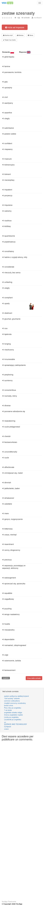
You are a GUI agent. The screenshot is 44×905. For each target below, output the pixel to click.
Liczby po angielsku (11, 717)
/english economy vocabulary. (15, 703)
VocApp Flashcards (9, 901)
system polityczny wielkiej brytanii (16, 696)
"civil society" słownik (12, 698)
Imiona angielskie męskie (13, 715)
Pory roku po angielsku (12, 708)
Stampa (20, 35)
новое (6, 729)
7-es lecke (8, 710)
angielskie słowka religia (13, 712)
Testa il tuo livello (10, 40)
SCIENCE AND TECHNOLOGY (15, 724)
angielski (6, 678)
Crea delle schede (34, 678)
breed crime (8, 705)
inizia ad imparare (15, 27)
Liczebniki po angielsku (12, 719)
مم (5, 722)
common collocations (12, 701)
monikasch (38, 17)
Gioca (31, 35)
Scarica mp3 (8, 35)
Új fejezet (7, 726)
